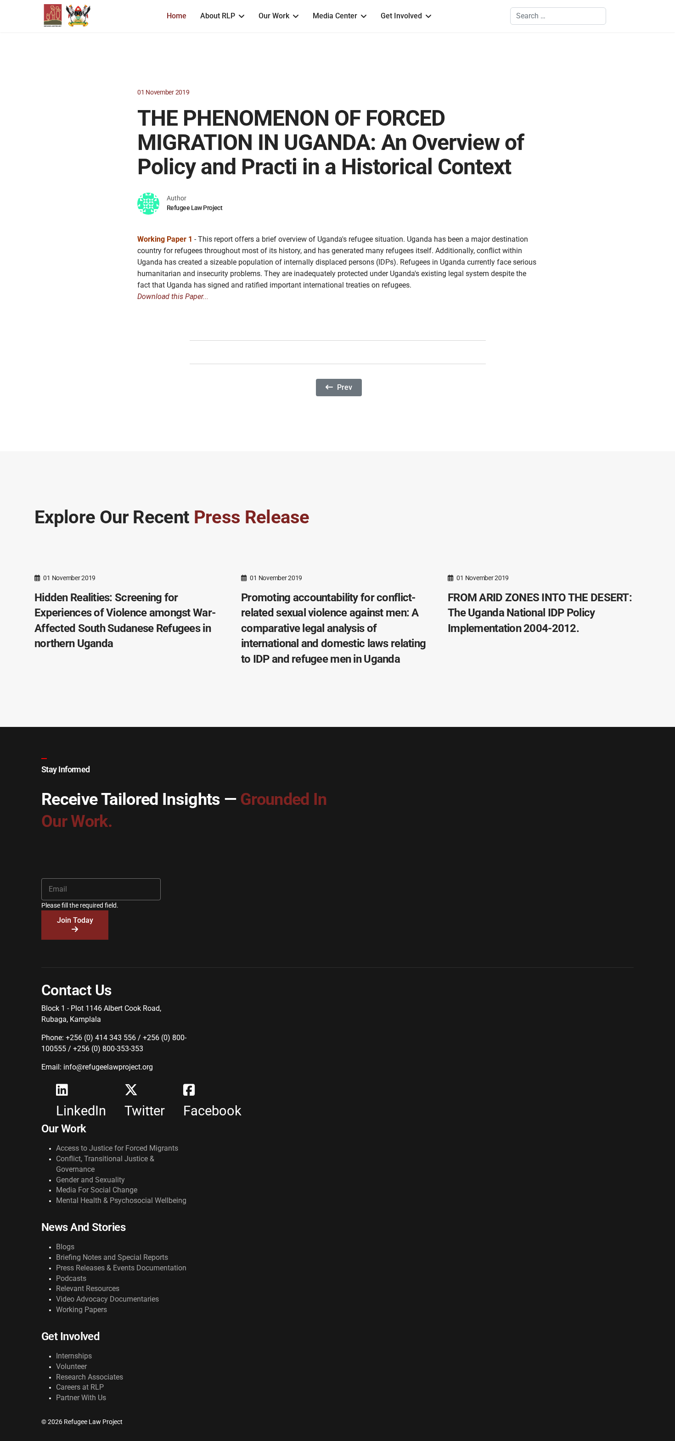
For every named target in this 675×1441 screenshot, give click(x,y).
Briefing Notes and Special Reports (112, 1257)
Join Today (75, 920)
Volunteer (71, 1366)
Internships (74, 1356)
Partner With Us (81, 1397)
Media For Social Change (96, 1190)
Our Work (274, 15)
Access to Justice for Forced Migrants (117, 1148)
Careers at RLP (80, 1387)
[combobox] (558, 16)
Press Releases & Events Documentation (121, 1268)
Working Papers (81, 1309)
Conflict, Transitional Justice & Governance (105, 1164)
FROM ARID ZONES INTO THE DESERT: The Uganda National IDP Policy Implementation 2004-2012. (540, 613)
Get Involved (401, 15)
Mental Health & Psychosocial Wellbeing (121, 1200)
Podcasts (71, 1278)
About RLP (217, 15)
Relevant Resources (87, 1288)
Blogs (65, 1246)
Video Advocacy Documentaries (107, 1299)
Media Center (335, 15)
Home (176, 15)
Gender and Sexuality (90, 1179)
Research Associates (89, 1377)
